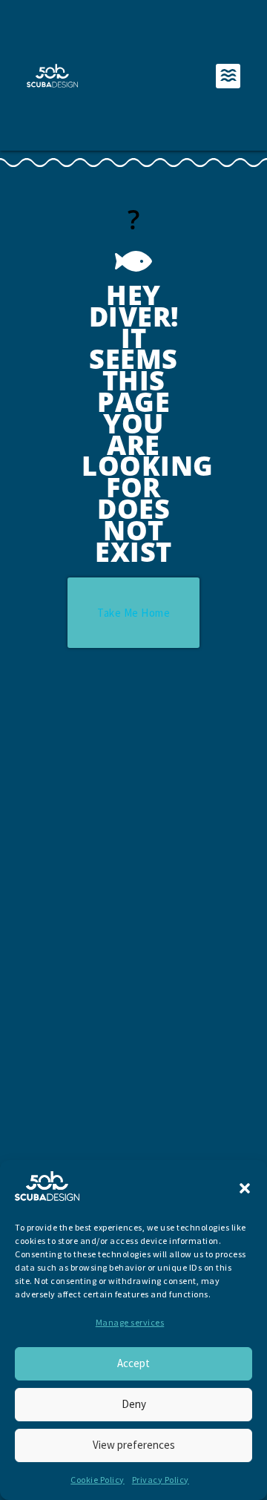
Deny (134, 1404)
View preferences (134, 1445)
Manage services (130, 1322)
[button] (244, 1188)
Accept (133, 1363)
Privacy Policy (160, 1479)
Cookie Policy (97, 1479)
